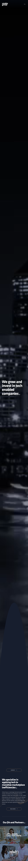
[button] (24, 4)
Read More (13, 808)
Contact (13, 770)
